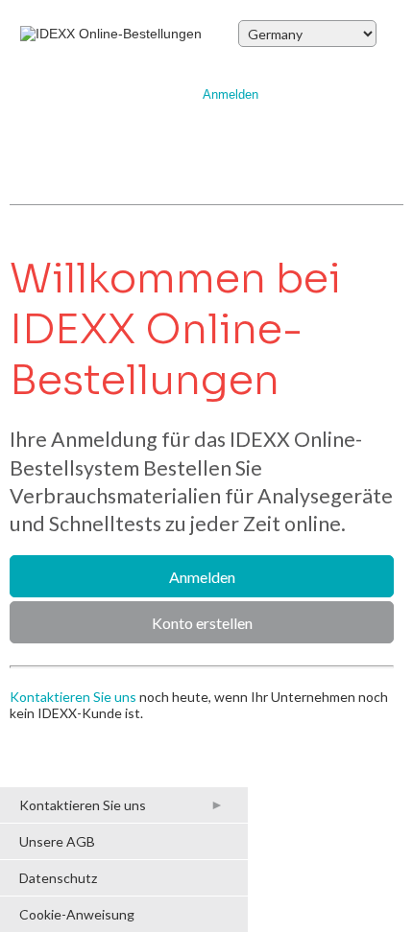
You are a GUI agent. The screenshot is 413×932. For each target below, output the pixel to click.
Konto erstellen (202, 623)
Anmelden (230, 95)
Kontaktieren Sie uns (73, 696)
